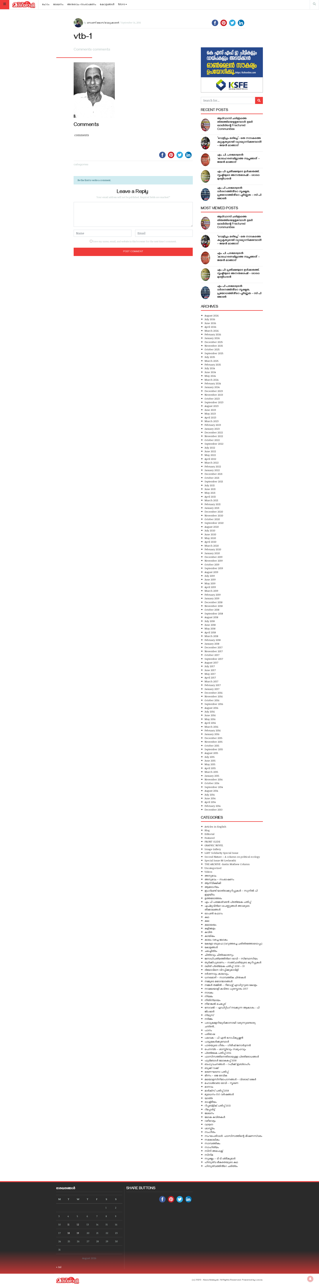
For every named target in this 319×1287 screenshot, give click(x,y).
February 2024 (213, 383)
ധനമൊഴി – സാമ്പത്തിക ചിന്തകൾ (225, 977)
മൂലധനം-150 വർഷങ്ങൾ (219, 1094)
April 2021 (210, 496)
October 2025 (212, 349)
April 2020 (210, 541)
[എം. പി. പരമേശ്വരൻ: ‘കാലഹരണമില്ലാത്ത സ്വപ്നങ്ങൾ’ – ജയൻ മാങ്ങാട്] (205, 159)
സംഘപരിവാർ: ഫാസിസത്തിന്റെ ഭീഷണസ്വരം (233, 1136)
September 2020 (214, 523)
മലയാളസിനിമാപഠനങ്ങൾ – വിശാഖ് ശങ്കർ (230, 1079)
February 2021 (213, 504)
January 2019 (212, 598)
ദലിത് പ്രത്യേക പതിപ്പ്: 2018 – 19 (225, 966)
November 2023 (214, 394)
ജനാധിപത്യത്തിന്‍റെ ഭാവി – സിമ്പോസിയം (231, 958)
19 (78, 1233)
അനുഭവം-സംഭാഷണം (81, 5)
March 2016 (211, 726)
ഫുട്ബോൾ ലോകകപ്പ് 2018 (220, 1060)
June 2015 (210, 760)
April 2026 (210, 327)
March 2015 (211, 772)
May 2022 (210, 455)
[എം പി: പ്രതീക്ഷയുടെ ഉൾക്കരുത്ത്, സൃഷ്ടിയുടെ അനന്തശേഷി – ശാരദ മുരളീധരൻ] (205, 176)
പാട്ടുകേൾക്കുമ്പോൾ (217, 1041)
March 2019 (211, 590)
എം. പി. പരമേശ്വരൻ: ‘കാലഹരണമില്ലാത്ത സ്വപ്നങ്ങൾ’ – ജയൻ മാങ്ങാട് (238, 158)
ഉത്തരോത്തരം (213, 898)
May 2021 (210, 492)
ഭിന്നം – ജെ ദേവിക (216, 1075)
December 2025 (214, 342)
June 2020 (210, 534)
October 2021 (212, 477)
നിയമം (209, 996)
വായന (209, 1124)
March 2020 (212, 545)
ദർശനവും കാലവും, (217, 973)
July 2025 (210, 357)
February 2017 (213, 685)
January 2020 (212, 553)
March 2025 (212, 361)
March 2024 (211, 379)
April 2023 (210, 417)
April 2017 (210, 677)
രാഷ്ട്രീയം (211, 1102)
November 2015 (214, 741)
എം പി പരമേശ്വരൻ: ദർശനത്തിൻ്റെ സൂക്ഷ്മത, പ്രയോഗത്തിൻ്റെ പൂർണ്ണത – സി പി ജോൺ (239, 193)
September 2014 (214, 787)
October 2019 (212, 564)
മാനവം (209, 1086)
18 (69, 1233)
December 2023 (214, 391)
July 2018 (210, 621)
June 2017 (210, 670)
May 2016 (210, 719)
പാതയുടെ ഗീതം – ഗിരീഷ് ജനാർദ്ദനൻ (228, 1045)
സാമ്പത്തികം (212, 1143)
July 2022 (210, 447)
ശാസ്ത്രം (210, 1128)
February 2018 (213, 640)
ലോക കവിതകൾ (215, 1117)
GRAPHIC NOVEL (214, 845)
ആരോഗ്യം (212, 887)
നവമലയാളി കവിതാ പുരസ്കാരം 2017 (226, 988)
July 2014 (210, 794)
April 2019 (210, 587)
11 (68, 1224)
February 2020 (213, 549)
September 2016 (214, 704)
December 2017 (213, 647)
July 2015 (210, 757)
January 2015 (212, 775)
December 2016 (214, 692)
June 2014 (210, 798)
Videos (208, 871)
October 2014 (212, 783)
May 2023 (210, 413)
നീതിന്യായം (212, 1000)
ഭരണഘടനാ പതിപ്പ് (216, 1071)
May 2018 (210, 628)
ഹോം (45, 5)
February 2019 (213, 594)
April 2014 (210, 802)
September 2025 (214, 353)
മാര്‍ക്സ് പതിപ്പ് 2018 (217, 1090)
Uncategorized (213, 868)
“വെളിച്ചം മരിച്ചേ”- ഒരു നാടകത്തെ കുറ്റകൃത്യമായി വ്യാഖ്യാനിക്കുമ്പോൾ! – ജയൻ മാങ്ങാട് (239, 142)
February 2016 (213, 730)
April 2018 (210, 632)
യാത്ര (209, 1098)
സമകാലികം (212, 1139)
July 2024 (210, 368)
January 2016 (212, 734)
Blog (207, 830)
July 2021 (210, 485)
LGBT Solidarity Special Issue (221, 853)
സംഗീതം (210, 1132)
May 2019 (210, 583)
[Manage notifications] (310, 1279)
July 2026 (210, 319)
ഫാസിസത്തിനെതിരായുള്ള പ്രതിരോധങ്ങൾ (232, 1056)
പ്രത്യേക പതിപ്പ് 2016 (218, 1052)
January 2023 (212, 428)
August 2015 (211, 753)
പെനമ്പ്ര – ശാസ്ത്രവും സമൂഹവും (225, 1049)
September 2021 (214, 481)
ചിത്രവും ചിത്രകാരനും (219, 954)
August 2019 (211, 572)
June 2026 (210, 323)
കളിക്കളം (210, 928)
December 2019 (213, 557)
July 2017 (210, 666)
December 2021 (213, 474)
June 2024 (210, 372)
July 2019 (210, 575)
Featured (210, 838)
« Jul (58, 1267)
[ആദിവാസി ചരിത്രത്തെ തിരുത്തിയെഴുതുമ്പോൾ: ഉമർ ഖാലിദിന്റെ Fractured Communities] (205, 125)
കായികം (210, 936)
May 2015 (210, 764)
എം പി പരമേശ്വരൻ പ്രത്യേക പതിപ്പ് (228, 902)
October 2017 (212, 655)
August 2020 (212, 526)
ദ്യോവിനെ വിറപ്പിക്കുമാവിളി (222, 969)
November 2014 (213, 779)
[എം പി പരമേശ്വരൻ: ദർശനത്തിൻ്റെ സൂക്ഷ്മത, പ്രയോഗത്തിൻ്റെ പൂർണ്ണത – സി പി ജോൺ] (205, 194)
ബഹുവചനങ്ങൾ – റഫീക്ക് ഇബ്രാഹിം (227, 1064)
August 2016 (211, 708)
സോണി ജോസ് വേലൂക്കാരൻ (103, 22)
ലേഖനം (58, 5)
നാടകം (209, 992)
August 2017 (211, 662)
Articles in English (215, 826)
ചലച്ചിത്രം (211, 951)
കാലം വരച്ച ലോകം (216, 939)
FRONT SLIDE (212, 841)
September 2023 (214, 402)
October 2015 (212, 745)
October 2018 (212, 609)
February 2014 (212, 806)
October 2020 (212, 519)
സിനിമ (209, 1154)
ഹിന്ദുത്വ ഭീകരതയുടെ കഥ (221, 1162)
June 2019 (210, 579)
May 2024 (210, 376)
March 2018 (211, 636)
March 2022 (212, 462)
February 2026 (213, 334)
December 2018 (213, 602)
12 (78, 1224)
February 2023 (213, 425)
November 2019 (214, 560)
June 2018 (210, 624)
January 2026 (212, 338)
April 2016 (210, 723)
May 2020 (210, 538)
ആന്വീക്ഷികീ (213, 883)
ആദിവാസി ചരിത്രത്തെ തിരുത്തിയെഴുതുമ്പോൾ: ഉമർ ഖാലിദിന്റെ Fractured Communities (235, 124)
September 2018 (214, 613)
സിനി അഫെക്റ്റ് (214, 1151)
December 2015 (213, 738)
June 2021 (210, 489)
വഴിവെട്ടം (210, 1120)
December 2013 (213, 809)
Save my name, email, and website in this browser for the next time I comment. (134, 241)
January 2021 (212, 508)
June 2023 (210, 410)
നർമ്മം (209, 1018)
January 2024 (212, 387)
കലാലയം (210, 924)
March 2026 (212, 330)
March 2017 (211, 681)
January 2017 (212, 689)
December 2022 (214, 432)
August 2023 (212, 406)
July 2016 (210, 711)
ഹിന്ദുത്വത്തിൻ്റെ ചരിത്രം (221, 1166)
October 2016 (212, 700)
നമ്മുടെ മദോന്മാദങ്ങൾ (218, 981)
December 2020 (214, 511)
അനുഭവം (210, 875)
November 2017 (214, 651)
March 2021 (211, 500)
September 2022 (214, 443)
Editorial (209, 834)
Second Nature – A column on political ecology (232, 856)
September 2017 (214, 659)
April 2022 (210, 459)
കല (207, 920)
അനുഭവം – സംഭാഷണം (219, 879)
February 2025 (213, 364)
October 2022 (212, 440)
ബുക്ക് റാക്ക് (212, 1068)
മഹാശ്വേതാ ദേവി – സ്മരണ (221, 1083)
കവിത (208, 932)
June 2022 (210, 451)
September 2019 (214, 568)
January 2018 (212, 643)
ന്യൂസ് (209, 1015)
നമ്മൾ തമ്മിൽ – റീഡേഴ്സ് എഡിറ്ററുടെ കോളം (231, 985)
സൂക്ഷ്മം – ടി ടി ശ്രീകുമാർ (220, 1158)
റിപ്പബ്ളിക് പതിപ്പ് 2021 (218, 1105)
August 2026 (212, 315)
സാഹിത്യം (212, 1147)
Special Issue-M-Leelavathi (220, 860)
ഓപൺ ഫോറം (214, 913)
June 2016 (210, 715)
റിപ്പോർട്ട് (210, 1109)
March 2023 (212, 421)
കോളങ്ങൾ (107, 5)
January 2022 (212, 470)
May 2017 (210, 673)
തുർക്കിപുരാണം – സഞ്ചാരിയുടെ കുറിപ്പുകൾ (233, 962)
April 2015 (210, 768)
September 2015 (214, 749)
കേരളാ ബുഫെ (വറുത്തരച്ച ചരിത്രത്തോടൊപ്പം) (233, 943)
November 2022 (214, 436)
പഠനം (208, 1030)
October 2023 (212, 398)
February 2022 (213, 466)
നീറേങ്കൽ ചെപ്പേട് (215, 1003)
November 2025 (214, 345)
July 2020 (210, 530)
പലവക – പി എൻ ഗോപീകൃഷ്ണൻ (224, 1037)
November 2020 (214, 515)
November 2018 (214, 606)
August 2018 (211, 617)
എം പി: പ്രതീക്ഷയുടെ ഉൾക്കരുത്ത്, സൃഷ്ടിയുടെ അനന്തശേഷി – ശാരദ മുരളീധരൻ (238, 175)
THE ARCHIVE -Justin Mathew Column (227, 864)
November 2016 (214, 696)
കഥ (207, 917)
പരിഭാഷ (210, 1034)
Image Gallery (213, 849)
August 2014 (211, 790)
